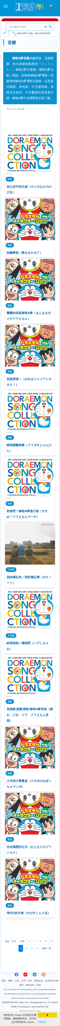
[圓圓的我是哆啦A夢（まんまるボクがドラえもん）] (30, 299)
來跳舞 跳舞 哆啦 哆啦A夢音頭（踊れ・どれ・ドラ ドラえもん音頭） (30, 714)
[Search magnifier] (50, 26)
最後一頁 (46, 948)
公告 (17, 980)
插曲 (10, 178)
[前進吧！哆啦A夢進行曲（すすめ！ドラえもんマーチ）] (30, 497)
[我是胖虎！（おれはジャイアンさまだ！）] (30, 365)
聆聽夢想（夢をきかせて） (25, 252)
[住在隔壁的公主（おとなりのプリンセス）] (30, 833)
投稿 (38, 985)
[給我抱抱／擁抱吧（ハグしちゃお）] (30, 629)
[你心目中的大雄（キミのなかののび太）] (30, 173)
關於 (4, 980)
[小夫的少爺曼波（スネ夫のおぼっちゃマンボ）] (30, 767)
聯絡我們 (30, 985)
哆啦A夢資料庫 (42, 33)
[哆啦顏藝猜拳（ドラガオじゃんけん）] (30, 431)
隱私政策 (38, 980)
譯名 (30, 980)
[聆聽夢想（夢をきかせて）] (30, 239)
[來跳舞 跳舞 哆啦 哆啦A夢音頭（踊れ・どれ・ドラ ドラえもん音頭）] (30, 695)
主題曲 (11, 569)
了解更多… (43, 1022)
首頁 (22, 941)
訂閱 (23, 980)
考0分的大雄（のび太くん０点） (29, 913)
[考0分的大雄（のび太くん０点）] (30, 899)
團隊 (10, 980)
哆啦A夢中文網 (24, 33)
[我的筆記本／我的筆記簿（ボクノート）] (30, 563)
